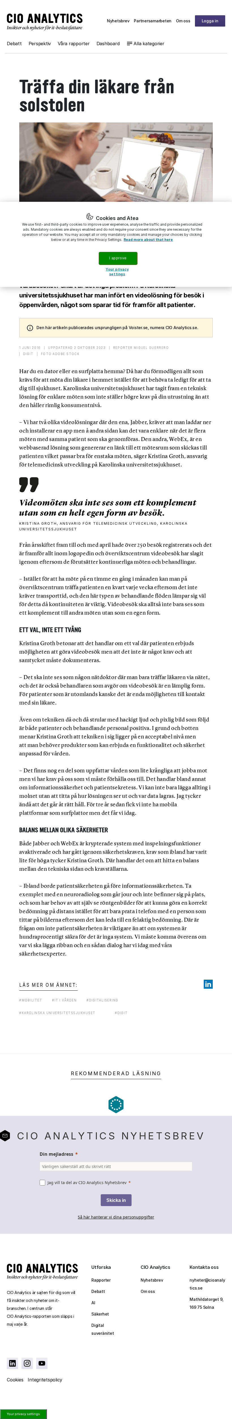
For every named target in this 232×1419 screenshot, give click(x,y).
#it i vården (64, 1000)
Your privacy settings (23, 1414)
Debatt (14, 43)
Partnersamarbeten (152, 20)
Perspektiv (40, 43)
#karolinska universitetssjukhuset (57, 1013)
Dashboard (108, 43)
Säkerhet (100, 1314)
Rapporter (101, 1280)
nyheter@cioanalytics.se (207, 1284)
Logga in (210, 20)
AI (93, 1302)
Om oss (183, 20)
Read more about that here (148, 239)
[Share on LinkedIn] (208, 984)
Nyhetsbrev (118, 20)
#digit (121, 1013)
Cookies (15, 1380)
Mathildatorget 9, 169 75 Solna (207, 1303)
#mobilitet (30, 1000)
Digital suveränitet (102, 1329)
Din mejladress (56, 1154)
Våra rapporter (74, 43)
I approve (117, 258)
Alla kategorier (149, 43)
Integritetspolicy (45, 1380)
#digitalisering (103, 1000)
